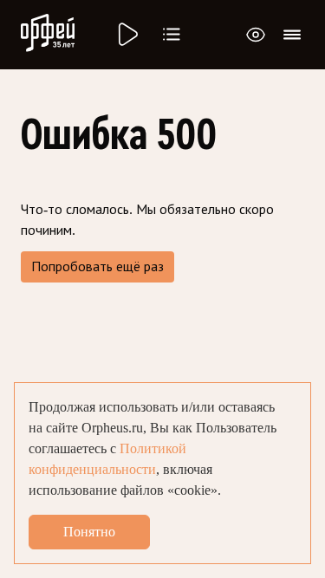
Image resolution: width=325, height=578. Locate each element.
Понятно (89, 531)
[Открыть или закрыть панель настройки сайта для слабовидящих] (255, 34)
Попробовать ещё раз (97, 266)
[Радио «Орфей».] (126, 34)
